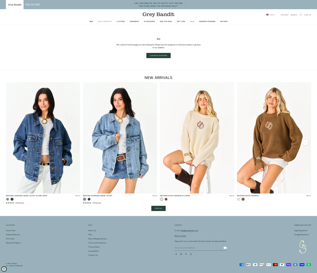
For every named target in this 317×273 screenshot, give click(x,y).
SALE (192, 21)
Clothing (121, 21)
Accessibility (93, 251)
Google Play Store (301, 234)
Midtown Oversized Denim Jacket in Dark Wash (26, 196)
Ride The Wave (166, 21)
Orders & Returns (13, 234)
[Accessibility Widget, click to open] (4, 269)
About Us (92, 230)
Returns (224, 21)
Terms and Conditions (97, 243)
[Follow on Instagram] (181, 254)
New (91, 21)
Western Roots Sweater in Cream (175, 196)
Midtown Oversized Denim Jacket (97, 196)
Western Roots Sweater (248, 196)
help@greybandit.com (189, 230)
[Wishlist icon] (301, 15)
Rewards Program (207, 21)
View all (158, 208)
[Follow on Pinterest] (186, 254)
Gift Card (181, 21)
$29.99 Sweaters (105, 21)
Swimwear (134, 21)
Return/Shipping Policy (97, 238)
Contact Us (93, 255)
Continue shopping (158, 55)
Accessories (149, 21)
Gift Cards (10, 238)
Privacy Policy (94, 247)
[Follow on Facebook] (176, 254)
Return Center (180, 236)
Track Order (11, 230)
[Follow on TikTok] (190, 254)
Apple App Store (300, 230)
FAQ (90, 234)
